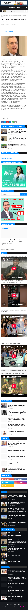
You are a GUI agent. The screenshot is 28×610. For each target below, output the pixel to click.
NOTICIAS (10, 15)
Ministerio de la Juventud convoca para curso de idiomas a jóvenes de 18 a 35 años (17, 426)
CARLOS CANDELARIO (6, 24)
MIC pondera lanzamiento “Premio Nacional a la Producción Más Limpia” (17, 418)
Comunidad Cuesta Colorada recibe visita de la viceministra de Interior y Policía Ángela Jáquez (17, 146)
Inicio (8, 604)
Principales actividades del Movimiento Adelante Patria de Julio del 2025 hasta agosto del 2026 (14, 242)
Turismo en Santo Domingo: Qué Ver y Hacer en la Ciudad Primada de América (17, 517)
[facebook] (20, 479)
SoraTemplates (10, 606)
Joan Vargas (9, 31)
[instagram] (20, 482)
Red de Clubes (13, 604)
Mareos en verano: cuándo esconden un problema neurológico (17, 503)
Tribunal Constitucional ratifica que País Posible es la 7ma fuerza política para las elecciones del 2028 (17, 131)
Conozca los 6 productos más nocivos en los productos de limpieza (17, 523)
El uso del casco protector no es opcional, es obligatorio (15, 560)
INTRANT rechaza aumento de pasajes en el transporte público (17, 554)
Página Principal (4, 15)
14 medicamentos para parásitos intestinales (16, 432)
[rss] (7, 485)
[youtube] (7, 479)
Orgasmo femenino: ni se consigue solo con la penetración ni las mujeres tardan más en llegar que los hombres (17, 412)
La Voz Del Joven (14, 8)
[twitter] (7, 482)
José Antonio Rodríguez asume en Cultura (16, 462)
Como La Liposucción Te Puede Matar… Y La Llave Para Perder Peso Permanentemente (16, 443)
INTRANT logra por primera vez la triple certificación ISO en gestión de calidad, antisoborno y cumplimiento (17, 138)
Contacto (20, 604)
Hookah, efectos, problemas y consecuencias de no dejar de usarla (16, 468)
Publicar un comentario (6, 158)
